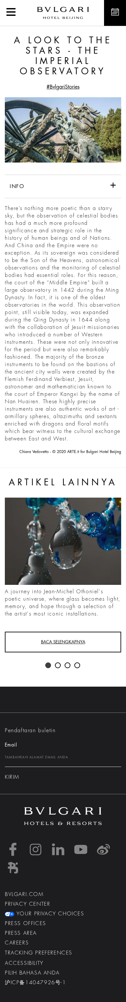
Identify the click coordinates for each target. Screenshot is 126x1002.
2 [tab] (58, 665)
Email (11, 745)
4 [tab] (77, 665)
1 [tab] (48, 665)
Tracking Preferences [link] (38, 952)
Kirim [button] (12, 777)
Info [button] (17, 186)
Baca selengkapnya (63, 642)
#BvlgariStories (63, 87)
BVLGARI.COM (24, 894)
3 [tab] (68, 665)
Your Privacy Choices (49, 913)
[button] (11, 13)
